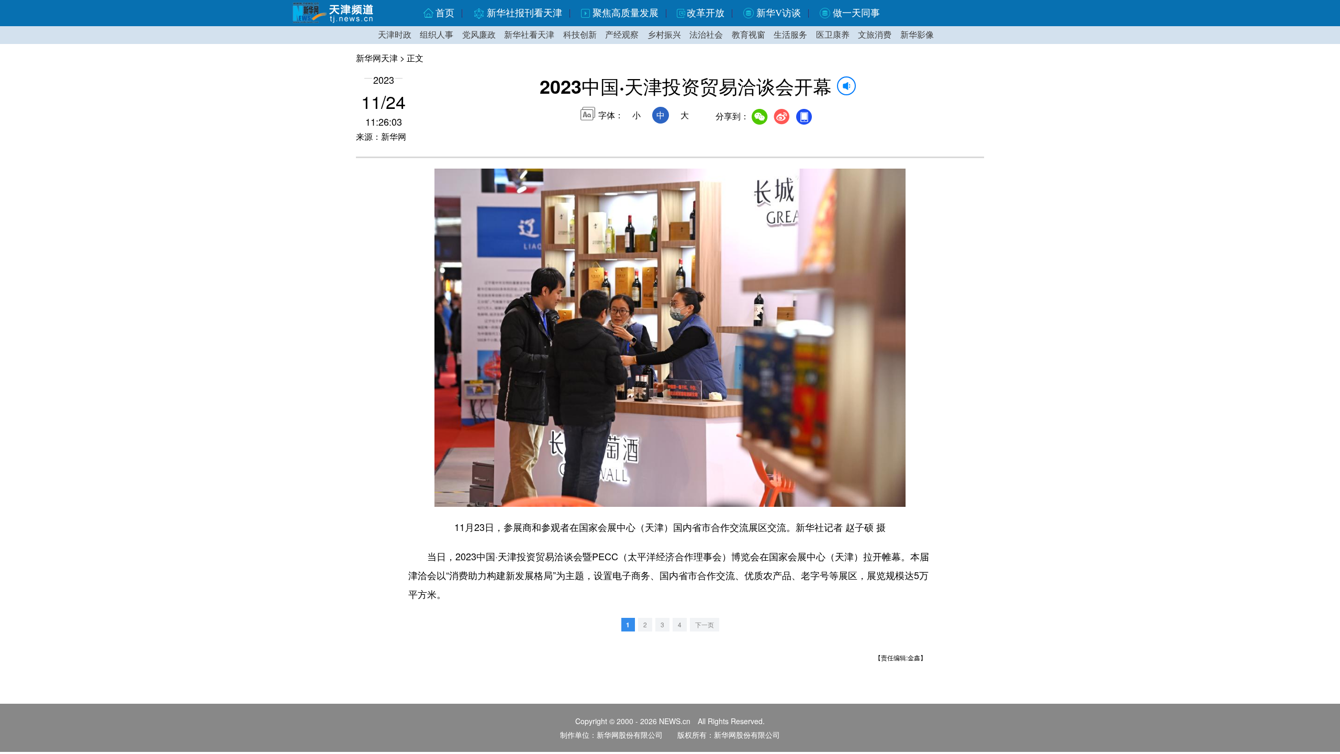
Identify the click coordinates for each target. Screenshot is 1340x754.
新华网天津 (377, 58)
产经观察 (622, 34)
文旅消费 (874, 34)
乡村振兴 (664, 34)
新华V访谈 (778, 13)
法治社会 (706, 34)
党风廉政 (479, 34)
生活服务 (790, 34)
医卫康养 (833, 34)
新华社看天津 (529, 34)
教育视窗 (748, 34)
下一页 (704, 624)
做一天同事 (856, 13)
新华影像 (917, 34)
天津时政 (394, 34)
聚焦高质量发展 (625, 13)
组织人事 (436, 34)
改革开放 (705, 13)
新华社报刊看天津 (524, 13)
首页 (445, 13)
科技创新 (580, 34)
